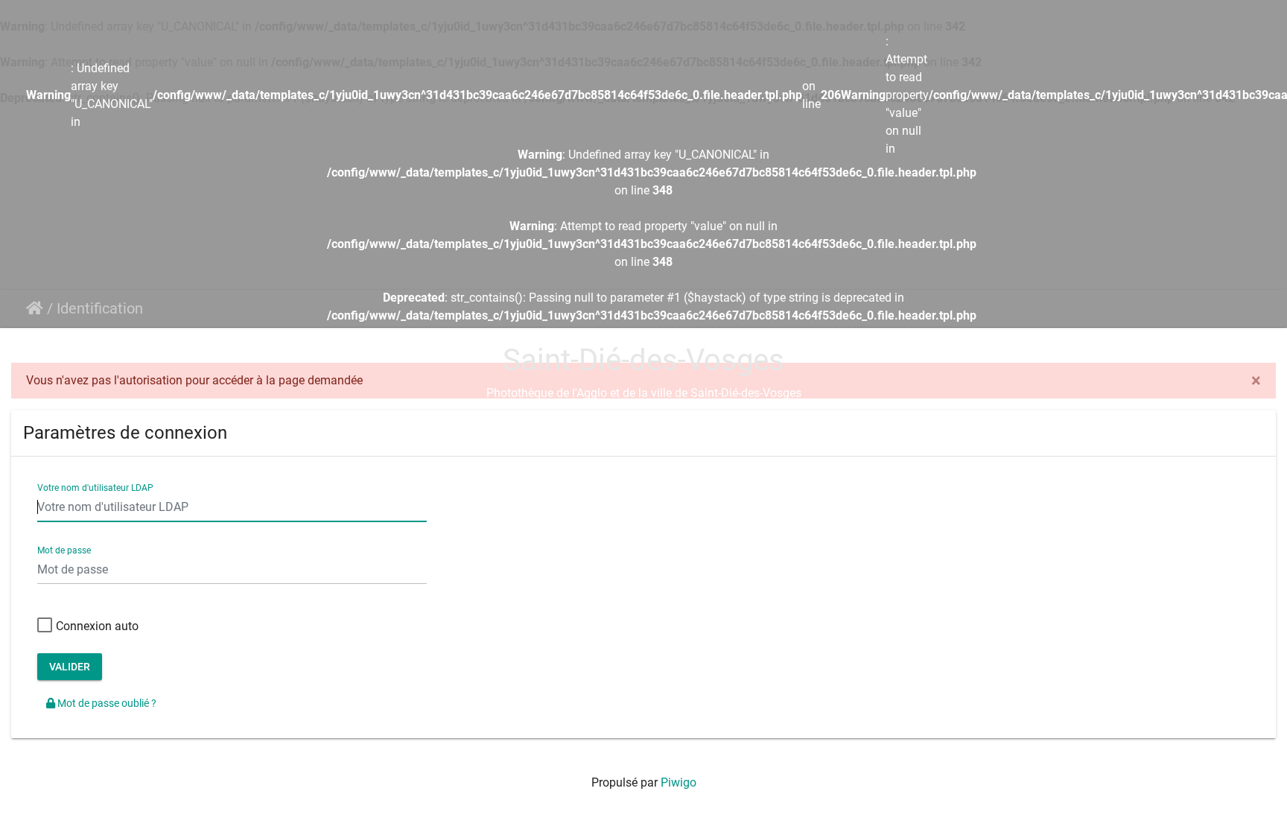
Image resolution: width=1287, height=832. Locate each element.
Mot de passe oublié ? (105, 703)
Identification (100, 308)
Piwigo (678, 782)
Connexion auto (97, 626)
